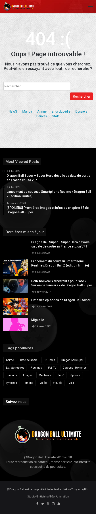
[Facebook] (37, 504)
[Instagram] (53, 504)
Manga (27, 111)
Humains (11, 375)
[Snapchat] (58, 504)
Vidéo (43, 382)
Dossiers (81, 111)
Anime (42, 111)
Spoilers (75, 375)
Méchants (45, 375)
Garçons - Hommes (75, 367)
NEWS (13, 111)
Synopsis (11, 382)
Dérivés (41, 116)
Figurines (36, 367)
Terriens (28, 382)
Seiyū (61, 375)
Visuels (57, 382)
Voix (71, 382)
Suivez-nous (16, 401)
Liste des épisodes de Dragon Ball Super (61, 300)
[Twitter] (42, 504)
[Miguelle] (15, 324)
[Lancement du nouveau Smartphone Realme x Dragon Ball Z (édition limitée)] (15, 267)
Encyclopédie (61, 111)
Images (28, 375)
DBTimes (49, 360)
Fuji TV (52, 367)
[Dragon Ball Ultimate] (19, 6)
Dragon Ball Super (72, 360)
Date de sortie (29, 360)
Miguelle (37, 320)
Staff (56, 116)
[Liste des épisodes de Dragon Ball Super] (15, 306)
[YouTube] (48, 504)
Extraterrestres (15, 367)
